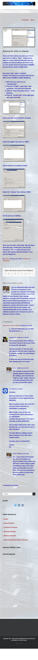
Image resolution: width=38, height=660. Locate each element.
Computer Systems (10, 527)
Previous (26, 20)
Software (26, 258)
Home (6, 519)
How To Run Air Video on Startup (11, 325)
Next (32, 20)
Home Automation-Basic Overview (16, 540)
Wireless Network (10, 535)
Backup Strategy (10, 531)
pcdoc (7, 258)
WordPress (16, 640)
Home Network (9, 523)
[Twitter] (15, 505)
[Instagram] (19, 505)
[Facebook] (22, 505)
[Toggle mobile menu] (34, 6)
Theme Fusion (23, 640)
